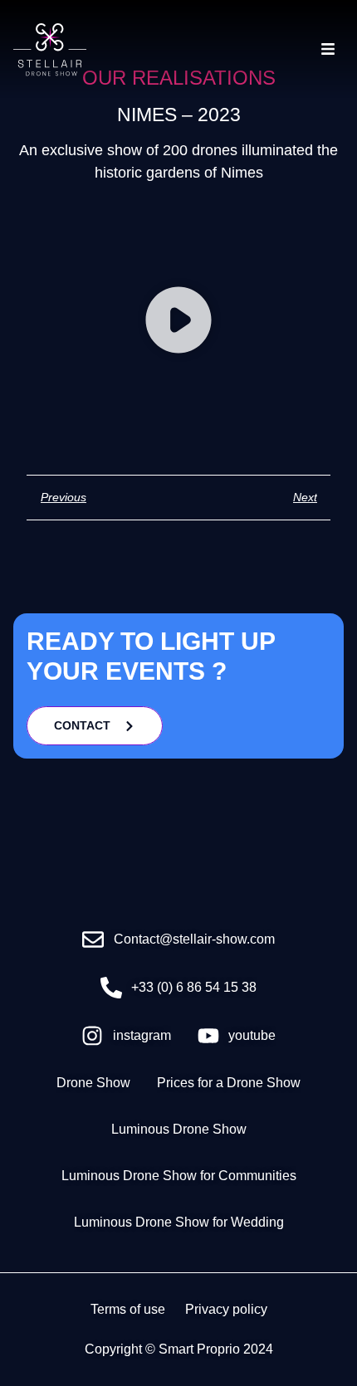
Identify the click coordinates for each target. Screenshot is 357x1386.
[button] (178, 323)
